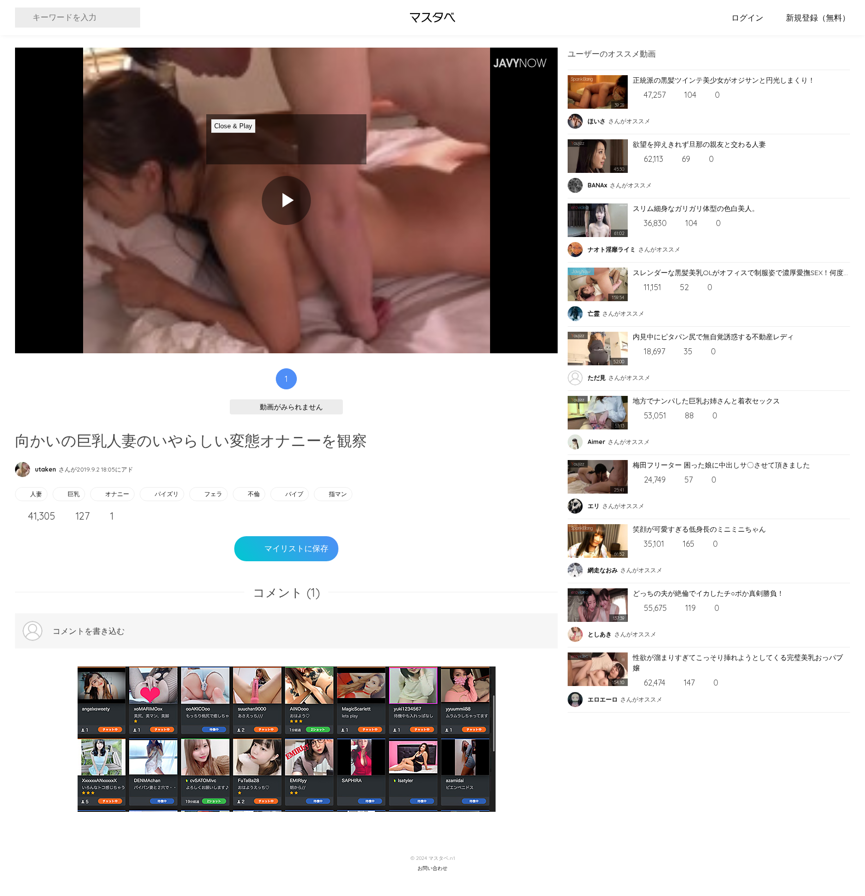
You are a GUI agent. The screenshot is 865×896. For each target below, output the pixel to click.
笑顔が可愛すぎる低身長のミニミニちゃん (699, 529)
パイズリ (167, 494)
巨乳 (74, 494)
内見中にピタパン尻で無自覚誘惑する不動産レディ (713, 336)
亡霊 (594, 313)
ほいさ (597, 121)
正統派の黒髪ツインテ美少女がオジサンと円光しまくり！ (724, 80)
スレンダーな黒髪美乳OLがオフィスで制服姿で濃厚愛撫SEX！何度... (740, 272)
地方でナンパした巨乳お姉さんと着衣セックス (706, 400)
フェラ (213, 494)
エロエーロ (603, 699)
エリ (594, 506)
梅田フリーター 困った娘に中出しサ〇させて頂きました (721, 465)
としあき (600, 634)
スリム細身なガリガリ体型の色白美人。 (696, 208)
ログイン (747, 18)
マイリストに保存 (296, 548)
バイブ (294, 494)
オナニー (117, 494)
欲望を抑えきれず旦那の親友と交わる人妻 (699, 144)
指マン (338, 494)
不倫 (254, 494)
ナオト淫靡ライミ (612, 249)
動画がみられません (291, 407)
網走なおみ (603, 570)
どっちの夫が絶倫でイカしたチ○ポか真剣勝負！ (708, 593)
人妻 (36, 494)
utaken (45, 469)
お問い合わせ (432, 868)
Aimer (596, 441)
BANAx (597, 185)
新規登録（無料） (818, 18)
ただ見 (597, 377)
